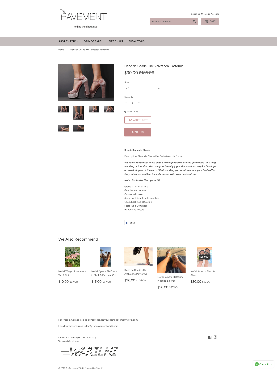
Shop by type (67, 41)
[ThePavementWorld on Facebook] (210, 337)
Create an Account (210, 14)
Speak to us (137, 41)
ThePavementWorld (75, 368)
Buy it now (137, 132)
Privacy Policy (89, 337)
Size (126, 82)
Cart (212, 21)
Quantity (128, 97)
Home (61, 49)
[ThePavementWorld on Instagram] (215, 337)
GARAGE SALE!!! (93, 41)
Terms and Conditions (68, 341)
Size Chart (116, 41)
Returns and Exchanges (69, 337)
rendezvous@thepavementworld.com (117, 319)
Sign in (194, 14)
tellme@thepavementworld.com (101, 326)
